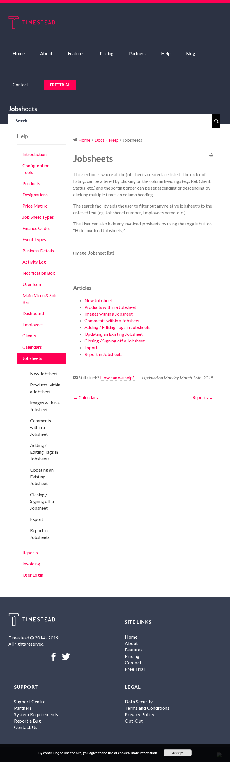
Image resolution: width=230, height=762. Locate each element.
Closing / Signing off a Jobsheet (42, 501)
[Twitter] (66, 657)
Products (31, 183)
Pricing (132, 656)
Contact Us (25, 727)
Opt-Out (134, 720)
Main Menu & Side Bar (40, 299)
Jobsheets (32, 358)
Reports (30, 552)
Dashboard (33, 313)
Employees (32, 324)
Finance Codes (36, 228)
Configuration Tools (35, 169)
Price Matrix (34, 205)
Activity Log (34, 261)
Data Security (139, 701)
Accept (177, 752)
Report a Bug (27, 720)
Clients (29, 335)
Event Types (34, 239)
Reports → (202, 397)
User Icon (31, 284)
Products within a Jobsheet (45, 388)
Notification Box (38, 273)
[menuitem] (22, 53)
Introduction (34, 154)
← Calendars (85, 397)
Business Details (38, 250)
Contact (133, 662)
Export (36, 519)
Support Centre (29, 701)
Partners (23, 707)
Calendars (32, 346)
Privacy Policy (139, 714)
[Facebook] (53, 657)
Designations (35, 194)
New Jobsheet (44, 373)
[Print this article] (211, 155)
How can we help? (117, 377)
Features (133, 649)
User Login (32, 574)
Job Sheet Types (38, 217)
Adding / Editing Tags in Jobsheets (44, 451)
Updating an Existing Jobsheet (42, 476)
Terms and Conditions (147, 707)
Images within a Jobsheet (45, 406)
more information (144, 753)
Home (131, 636)
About (131, 643)
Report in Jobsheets (40, 534)
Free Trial (135, 669)
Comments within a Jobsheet (40, 427)
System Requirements (36, 714)
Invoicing (31, 563)
